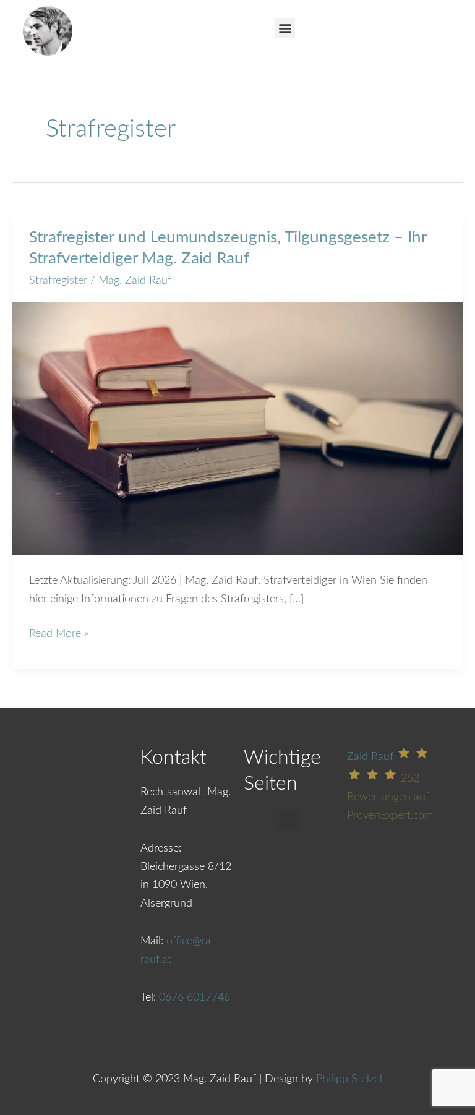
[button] (285, 28)
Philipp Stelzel (349, 1079)
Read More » (58, 632)
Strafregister (58, 280)
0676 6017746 (194, 997)
